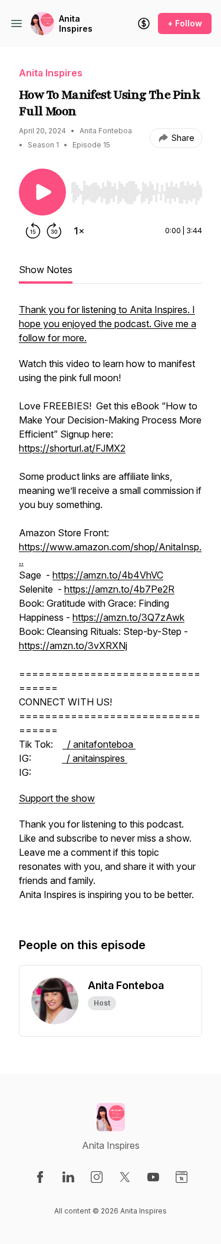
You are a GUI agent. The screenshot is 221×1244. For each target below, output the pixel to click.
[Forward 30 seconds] (54, 231)
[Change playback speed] (79, 231)
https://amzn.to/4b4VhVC (107, 575)
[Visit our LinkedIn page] (68, 1177)
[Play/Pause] (42, 192)
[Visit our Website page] (181, 1177)
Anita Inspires (76, 24)
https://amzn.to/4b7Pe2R (119, 589)
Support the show (57, 798)
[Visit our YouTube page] (153, 1177)
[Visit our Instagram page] (97, 1177)
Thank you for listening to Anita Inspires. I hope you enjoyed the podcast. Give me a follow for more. (107, 324)
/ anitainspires (94, 758)
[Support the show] (144, 23)
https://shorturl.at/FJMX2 (72, 448)
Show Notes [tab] (45, 269)
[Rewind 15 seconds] (33, 231)
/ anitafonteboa (99, 744)
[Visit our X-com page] (125, 1177)
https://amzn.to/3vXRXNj (73, 645)
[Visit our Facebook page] (40, 1177)
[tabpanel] (110, 607)
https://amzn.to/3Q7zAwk (128, 617)
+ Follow (184, 23)
